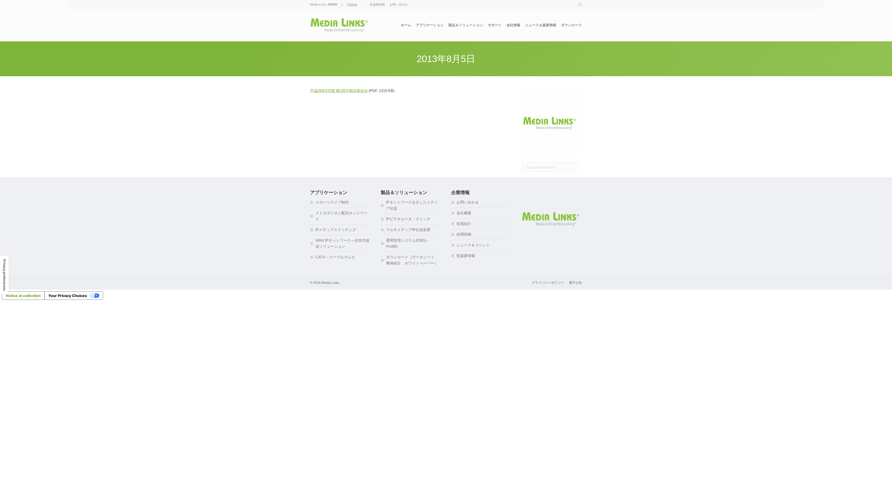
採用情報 (463, 234)
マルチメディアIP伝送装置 (408, 230)
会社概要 (463, 213)
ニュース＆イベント (473, 245)
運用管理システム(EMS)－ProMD (408, 243)
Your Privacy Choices (67, 295)
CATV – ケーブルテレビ (335, 257)
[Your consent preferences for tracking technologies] (4, 275)
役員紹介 (463, 224)
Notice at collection (23, 295)
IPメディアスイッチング (335, 230)
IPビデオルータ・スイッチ (408, 219)
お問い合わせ (467, 202)
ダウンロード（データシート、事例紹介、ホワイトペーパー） (412, 260)
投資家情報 (465, 256)
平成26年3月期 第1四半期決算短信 (339, 91)
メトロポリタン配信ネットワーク (341, 216)
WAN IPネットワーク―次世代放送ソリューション (342, 243)
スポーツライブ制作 (332, 202)
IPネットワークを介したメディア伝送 (412, 205)
